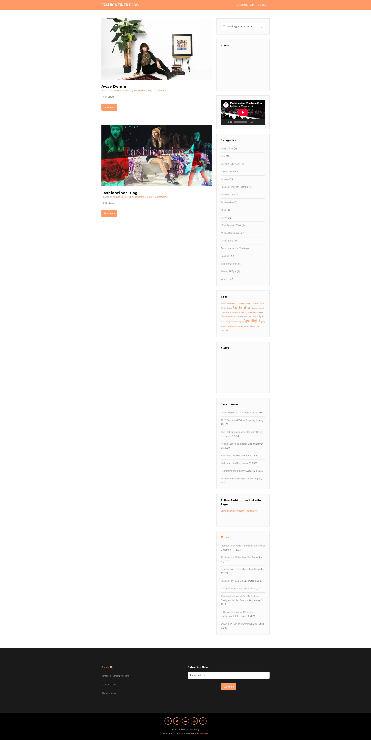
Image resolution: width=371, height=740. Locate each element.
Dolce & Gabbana (229, 171)
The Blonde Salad (230, 263)
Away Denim (113, 86)
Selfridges (239, 322)
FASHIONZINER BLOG (120, 5)
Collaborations (228, 463)
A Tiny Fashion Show (231, 588)
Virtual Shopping (237, 326)
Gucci (223, 210)
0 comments (161, 90)
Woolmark (226, 279)
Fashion (225, 179)
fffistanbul (254, 308)
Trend (229, 326)
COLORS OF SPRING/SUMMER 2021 (239, 623)
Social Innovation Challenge (235, 248)
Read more (109, 107)
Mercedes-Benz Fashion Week (252, 312)
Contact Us (107, 667)
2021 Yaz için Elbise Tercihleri (236, 557)
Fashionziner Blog (143, 90)
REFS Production (199, 733)
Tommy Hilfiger (229, 271)
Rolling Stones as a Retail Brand (237, 443)
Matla (234, 312)
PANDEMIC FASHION (250, 317)
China (254, 303)
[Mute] (256, 121)
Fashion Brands (226, 308)
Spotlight (226, 256)
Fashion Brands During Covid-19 (237, 478)
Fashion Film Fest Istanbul (234, 187)
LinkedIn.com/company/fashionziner (239, 510)
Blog (223, 156)
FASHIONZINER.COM (245, 5)
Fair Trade (260, 303)
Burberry (248, 303)
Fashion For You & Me (232, 581)
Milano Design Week (231, 233)
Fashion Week (228, 194)
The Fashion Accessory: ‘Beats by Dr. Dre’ (242, 432)
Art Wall (223, 303)
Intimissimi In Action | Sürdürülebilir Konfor (243, 545)
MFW (222, 317)
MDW (238, 312)
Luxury (224, 217)
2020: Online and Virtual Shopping (238, 420)
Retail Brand (227, 240)
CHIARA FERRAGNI (230, 163)
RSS (226, 537)
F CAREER (262, 5)
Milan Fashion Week (231, 225)
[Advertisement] (243, 68)
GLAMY (261, 308)
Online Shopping (231, 317)
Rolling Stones (230, 322)
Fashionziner (227, 202)
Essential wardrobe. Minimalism (237, 569)
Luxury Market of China (232, 412)
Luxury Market (226, 312)
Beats (239, 303)
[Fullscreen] (261, 121)
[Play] (224, 121)
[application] (243, 112)
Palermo (240, 317)
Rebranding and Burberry (233, 471)
